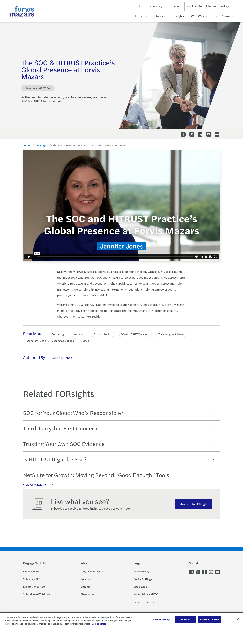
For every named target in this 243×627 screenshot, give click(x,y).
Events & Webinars (34, 587)
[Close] (237, 619)
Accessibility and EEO (145, 594)
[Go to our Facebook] (204, 571)
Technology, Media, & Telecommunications (49, 340)
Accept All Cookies (209, 619)
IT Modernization (102, 334)
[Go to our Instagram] (211, 571)
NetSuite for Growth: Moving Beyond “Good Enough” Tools (96, 475)
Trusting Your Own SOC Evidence (64, 444)
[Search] (141, 6)
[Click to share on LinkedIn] (200, 134)
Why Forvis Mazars (92, 571)
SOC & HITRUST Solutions (135, 334)
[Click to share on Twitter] (191, 134)
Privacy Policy (141, 571)
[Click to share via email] (208, 134)
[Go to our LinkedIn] (191, 571)
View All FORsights (35, 484)
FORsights (43, 145)
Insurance (78, 334)
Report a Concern (143, 602)
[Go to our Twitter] (198, 571)
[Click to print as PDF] (217, 134)
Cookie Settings (142, 579)
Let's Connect (31, 571)
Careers (176, 6)
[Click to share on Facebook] (183, 134)
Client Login (157, 6)
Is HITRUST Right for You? (55, 459)
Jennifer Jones (62, 358)
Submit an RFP (31, 579)
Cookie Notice (99, 623)
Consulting (58, 334)
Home (27, 145)
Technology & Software (171, 334)
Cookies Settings (161, 619)
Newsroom (87, 594)
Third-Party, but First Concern (60, 428)
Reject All (185, 619)
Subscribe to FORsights (193, 504)
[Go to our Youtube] (217, 571)
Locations (86, 579)
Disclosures (140, 587)
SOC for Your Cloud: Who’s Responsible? (73, 413)
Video (86, 340)
